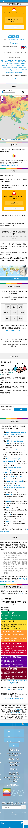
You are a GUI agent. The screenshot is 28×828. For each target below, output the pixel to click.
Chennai (23, 65)
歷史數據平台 (13, 781)
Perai (20, 70)
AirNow (20, 593)
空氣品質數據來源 (13, 773)
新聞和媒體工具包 (13, 755)
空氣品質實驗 (13, 764)
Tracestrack (6, 140)
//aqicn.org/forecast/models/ (9, 165)
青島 (19, 61)
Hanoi (18, 65)
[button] (14, 116)
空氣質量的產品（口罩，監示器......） (13, 778)
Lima (24, 67)
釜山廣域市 (19, 63)
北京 (2, 61)
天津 (24, 61)
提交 (23, 807)
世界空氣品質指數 (16, 709)
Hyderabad (14, 67)
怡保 (17, 70)
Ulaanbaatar (13, 65)
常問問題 (13, 769)
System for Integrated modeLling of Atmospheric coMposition (12, 470)
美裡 (23, 70)
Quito (7, 70)
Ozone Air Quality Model (14, 481)
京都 (5, 63)
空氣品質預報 (13, 776)
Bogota (24, 63)
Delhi (3, 65)
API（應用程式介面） (13, 779)
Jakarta (7, 65)
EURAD (8, 521)
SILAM (8, 514)
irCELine (9, 494)
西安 (21, 61)
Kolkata (4, 67)
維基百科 (10, 689)
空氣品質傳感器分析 (14, 765)
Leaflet (2, 139)
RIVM (8, 508)
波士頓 (16, 72)
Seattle (7, 72)
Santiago (20, 67)
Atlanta (20, 72)
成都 (7, 61)
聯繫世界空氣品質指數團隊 (14, 753)
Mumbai (8, 67)
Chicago (12, 72)
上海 (5, 61)
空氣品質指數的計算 (14, 774)
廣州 (16, 61)
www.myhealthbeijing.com (14, 698)
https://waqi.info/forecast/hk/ (14, 78)
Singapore (12, 70)
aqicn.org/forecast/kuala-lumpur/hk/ (15, 39)
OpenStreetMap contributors (17, 139)
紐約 (26, 70)
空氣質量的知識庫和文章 (13, 762)
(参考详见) (14, 641)
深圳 (13, 61)
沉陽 (10, 61)
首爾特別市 (13, 63)
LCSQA (8, 501)
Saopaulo (3, 70)
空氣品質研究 (13, 759)
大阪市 (8, 63)
